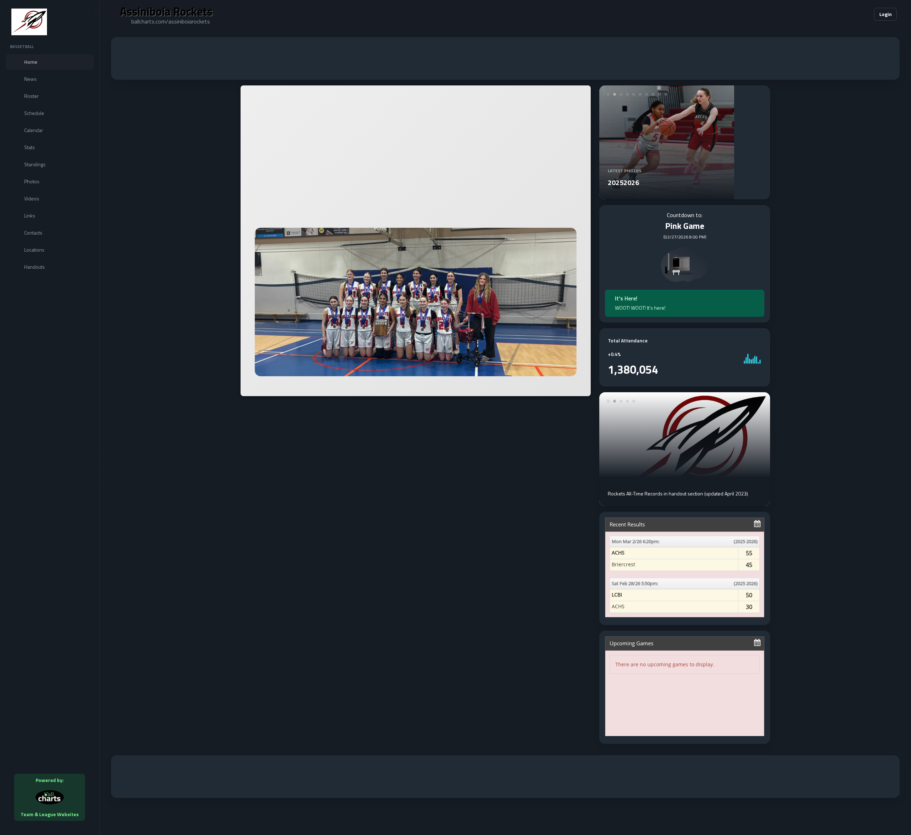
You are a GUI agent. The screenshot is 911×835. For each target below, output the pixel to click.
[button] (847, 14)
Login (885, 14)
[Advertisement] (505, 58)
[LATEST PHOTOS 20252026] (666, 195)
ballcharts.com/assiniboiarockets (170, 21)
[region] (49, 417)
